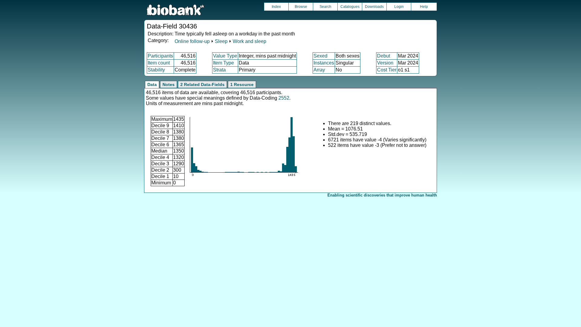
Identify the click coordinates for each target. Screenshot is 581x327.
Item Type (223, 62)
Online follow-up (192, 41)
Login (399, 7)
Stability (156, 69)
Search (325, 7)
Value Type (225, 55)
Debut (383, 55)
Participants (160, 55)
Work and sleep (249, 41)
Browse (301, 7)
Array (319, 69)
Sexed (320, 55)
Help (424, 7)
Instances (323, 62)
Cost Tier (386, 69)
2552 (283, 98)
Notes (168, 84)
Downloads (374, 7)
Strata (219, 69)
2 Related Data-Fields (202, 84)
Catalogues (349, 7)
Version (385, 62)
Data (152, 84)
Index (276, 7)
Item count (159, 62)
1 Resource (242, 84)
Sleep (221, 41)
